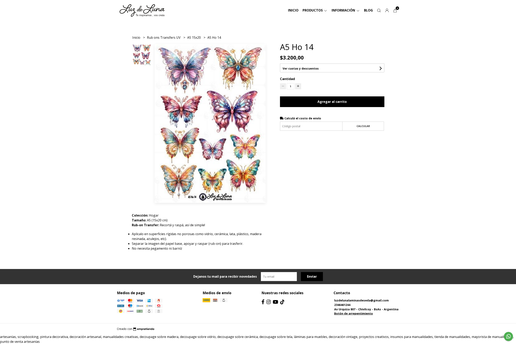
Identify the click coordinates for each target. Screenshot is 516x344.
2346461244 (342, 305)
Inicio (293, 10)
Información (344, 10)
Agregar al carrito (332, 101)
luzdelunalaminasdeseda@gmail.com (361, 300)
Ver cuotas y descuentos (301, 68)
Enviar (312, 276)
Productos (313, 10)
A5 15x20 (194, 37)
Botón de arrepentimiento (353, 313)
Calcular (363, 126)
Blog (368, 10)
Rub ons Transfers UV (164, 37)
